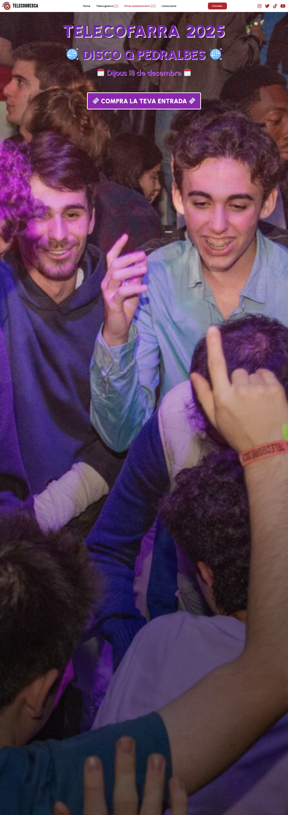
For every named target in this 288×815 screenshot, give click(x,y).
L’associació (169, 6)
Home (86, 6)
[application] (114, 6)
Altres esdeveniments (137, 6)
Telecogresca (104, 6)
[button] (217, 6)
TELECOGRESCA (25, 6)
